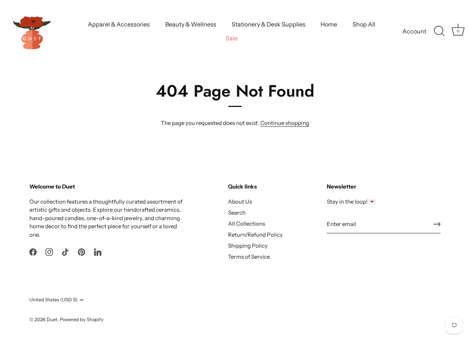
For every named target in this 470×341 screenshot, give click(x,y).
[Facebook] (33, 251)
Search (237, 212)
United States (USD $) (53, 299)
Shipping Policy (248, 245)
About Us (240, 201)
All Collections (246, 223)
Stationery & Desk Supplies (269, 24)
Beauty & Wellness (190, 24)
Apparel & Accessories (119, 24)
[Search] (439, 31)
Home (329, 24)
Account (414, 31)
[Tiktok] (65, 251)
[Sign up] (437, 224)
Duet (52, 319)
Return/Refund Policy (255, 234)
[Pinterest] (81, 251)
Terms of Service (249, 256)
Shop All (363, 24)
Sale (232, 38)
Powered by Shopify (82, 319)
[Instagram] (49, 251)
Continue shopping (284, 122)
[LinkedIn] (97, 251)
